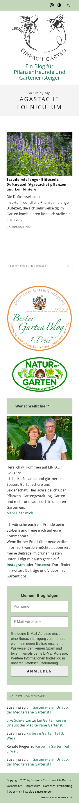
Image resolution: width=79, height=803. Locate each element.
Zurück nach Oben (55, 797)
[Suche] (68, 5)
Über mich (15, 792)
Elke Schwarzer (19, 720)
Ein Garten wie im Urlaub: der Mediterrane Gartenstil (38, 710)
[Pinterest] (59, 5)
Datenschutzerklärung (41, 663)
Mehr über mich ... (22, 513)
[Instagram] (51, 5)
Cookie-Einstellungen (38, 792)
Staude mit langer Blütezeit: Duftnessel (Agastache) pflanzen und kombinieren (36, 184)
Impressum (32, 786)
